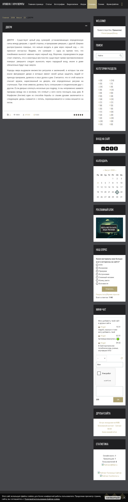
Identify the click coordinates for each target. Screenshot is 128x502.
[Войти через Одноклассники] (116, 148)
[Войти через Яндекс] (112, 148)
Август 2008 (110, 170)
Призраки (103, 271)
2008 (13, 18)
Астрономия (104, 274)
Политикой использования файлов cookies (42, 499)
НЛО (101, 265)
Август (19, 18)
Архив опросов (113, 294)
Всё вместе (103, 284)
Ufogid (27, 115)
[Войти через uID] (103, 148)
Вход (115, 33)
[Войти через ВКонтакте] (107, 148)
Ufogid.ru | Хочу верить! (13, 4)
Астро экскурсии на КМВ (109, 423)
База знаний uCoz (109, 432)
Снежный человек (106, 277)
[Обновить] (121, 359)
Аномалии (103, 268)
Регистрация (107, 33)
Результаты (101, 294)
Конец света (104, 280)
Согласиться (113, 498)
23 (25, 18)
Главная (5, 18)
